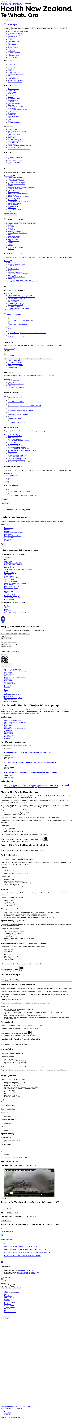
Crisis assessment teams (14, 203)
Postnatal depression (13, 192)
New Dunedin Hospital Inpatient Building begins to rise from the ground (30, 772)
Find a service (18, 223)
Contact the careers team (15, 480)
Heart (9, 46)
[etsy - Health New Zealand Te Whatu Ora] (36, 1397)
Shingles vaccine (12, 164)
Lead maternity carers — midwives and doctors (21, 187)
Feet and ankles (12, 44)
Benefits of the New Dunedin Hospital (15, 677)
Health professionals (25, 3)
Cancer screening (13, 100)
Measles (10, 70)
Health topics (8, 20)
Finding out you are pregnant (16, 179)
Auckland (10, 225)
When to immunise (13, 142)
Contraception (12, 136)
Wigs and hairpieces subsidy (16, 303)
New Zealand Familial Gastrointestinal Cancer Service (23, 281)
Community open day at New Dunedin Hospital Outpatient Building (29, 752)
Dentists (10, 267)
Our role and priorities (14, 360)
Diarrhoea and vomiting (14, 66)
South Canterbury (13, 239)
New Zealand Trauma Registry (16, 445)
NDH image (7, 675)
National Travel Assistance (15, 306)
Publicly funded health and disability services (20, 295)
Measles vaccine (12, 129)
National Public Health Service (16, 277)
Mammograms (12, 92)
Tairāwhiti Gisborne (13, 241)
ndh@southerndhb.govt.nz (25, 1270)
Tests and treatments (17, 28)
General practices (13, 265)
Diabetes (10, 39)
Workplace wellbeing (14, 122)
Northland (11, 234)
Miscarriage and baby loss (15, 188)
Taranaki (10, 242)
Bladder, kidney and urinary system (18, 31)
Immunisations (37, 28)
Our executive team (13, 380)
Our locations (11, 477)
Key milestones (8, 682)
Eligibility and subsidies (29, 223)
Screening (10, 185)
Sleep (9, 121)
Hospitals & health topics (8, 3)
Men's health (11, 51)
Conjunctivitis (12, 72)
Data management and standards (17, 447)
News (6, 396)
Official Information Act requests (17, 458)
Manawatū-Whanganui (14, 231)
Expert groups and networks (16, 387)
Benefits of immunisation (15, 147)
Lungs (9, 49)
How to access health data (15, 439)
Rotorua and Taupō (13, 237)
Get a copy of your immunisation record (19, 149)
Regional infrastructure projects (13, 698)
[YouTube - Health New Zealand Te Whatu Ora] (2, 1400)
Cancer (10, 38)
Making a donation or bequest (16, 460)
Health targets (8, 379)
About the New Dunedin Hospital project (16, 671)
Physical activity (12, 113)
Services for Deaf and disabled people (18, 273)
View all (3, 1243)
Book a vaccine (12, 144)
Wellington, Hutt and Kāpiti (15, 247)
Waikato (10, 244)
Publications (7, 685)
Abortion (10, 93)
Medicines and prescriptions (16, 74)
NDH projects (8, 672)
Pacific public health (13, 111)
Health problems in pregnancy (16, 182)
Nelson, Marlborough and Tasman (17, 233)
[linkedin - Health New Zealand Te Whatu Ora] (2, 1325)
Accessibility (7, 1413)
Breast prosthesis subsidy (15, 301)
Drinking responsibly (14, 103)
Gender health (12, 108)
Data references (12, 452)
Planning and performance (15, 365)
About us (7, 350)
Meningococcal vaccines (15, 160)
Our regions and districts (15, 364)
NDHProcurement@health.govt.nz (29, 1272)
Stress (9, 211)
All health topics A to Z (11, 213)
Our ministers (11, 385)
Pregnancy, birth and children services (18, 196)
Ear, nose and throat (13, 41)
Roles (9, 478)
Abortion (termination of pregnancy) (18, 193)
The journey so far (9, 683)
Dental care (11, 101)
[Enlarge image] (45, 839)
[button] (3, 1280)
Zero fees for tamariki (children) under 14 (19, 298)
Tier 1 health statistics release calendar (18, 440)
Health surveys (12, 442)
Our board (11, 382)
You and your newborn (14, 198)
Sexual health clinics (13, 269)
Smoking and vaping (13, 116)
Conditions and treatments (11, 1292)
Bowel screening (12, 133)
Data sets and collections (15, 436)
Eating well (11, 105)
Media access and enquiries (15, 456)
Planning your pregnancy (15, 177)
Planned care (11, 278)
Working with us (12, 367)
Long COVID (12, 67)
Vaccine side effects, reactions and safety (19, 145)
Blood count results (13, 89)
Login (4, 501)
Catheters (10, 97)
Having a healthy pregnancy (16, 180)
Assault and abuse (13, 206)
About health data (13, 437)
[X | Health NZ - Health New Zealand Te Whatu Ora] (2, 1405)
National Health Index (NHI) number (18, 308)
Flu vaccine (11, 159)
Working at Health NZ (14, 475)
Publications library (25, 359)
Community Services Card (15, 305)
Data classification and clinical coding (18, 448)
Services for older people (15, 272)
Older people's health (14, 52)
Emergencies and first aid (15, 82)
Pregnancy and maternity (49, 28)
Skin (9, 54)
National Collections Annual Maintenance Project (22, 450)
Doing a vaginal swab (14, 134)
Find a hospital (9, 223)
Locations (7, 1308)
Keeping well (28, 28)
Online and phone (9, 310)
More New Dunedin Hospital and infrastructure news (16, 745)
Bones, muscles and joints (15, 35)
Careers (17, 3)
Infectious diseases (13, 47)
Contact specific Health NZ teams (17, 455)
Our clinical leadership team (16, 384)
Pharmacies (11, 270)
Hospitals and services (11, 215)
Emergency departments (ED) (16, 264)
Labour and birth (12, 190)
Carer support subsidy (14, 300)
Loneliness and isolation (14, 209)
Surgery (10, 75)
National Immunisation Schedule (17, 139)
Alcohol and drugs (13, 204)
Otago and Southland (14, 236)
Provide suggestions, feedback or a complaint (20, 461)
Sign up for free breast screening (17, 131)
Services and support (10, 1312)
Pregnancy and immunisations (16, 184)
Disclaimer (7, 1310)
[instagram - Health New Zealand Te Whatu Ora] (2, 1323)
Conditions (7, 28)
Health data (35, 359)
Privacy (6, 1411)
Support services (12, 275)
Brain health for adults (14, 98)
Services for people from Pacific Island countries (21, 297)
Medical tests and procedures (16, 80)
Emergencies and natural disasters (17, 106)
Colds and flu (11, 64)
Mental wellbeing (61, 28)
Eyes (9, 43)
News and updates (9, 1297)
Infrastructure (8, 696)
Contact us (42, 359)
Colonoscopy (11, 90)
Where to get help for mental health (18, 201)
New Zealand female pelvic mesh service (19, 280)
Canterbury (11, 228)
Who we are (16, 359)
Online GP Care (9, 349)
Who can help (8, 293)
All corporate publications (15, 397)
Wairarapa (11, 245)
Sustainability (8, 679)
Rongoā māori (12, 77)
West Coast (11, 249)
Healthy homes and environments (17, 109)
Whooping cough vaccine (15, 157)
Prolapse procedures (13, 95)
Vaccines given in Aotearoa (15, 141)
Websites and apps (9, 1307)
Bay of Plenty (12, 226)
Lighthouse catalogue (14, 444)
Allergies (10, 30)
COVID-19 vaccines (13, 162)
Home (6, 690)
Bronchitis (11, 69)
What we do (8, 359)
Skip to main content (6, 1)
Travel (9, 119)
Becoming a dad (12, 200)
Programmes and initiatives (15, 362)
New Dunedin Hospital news (12, 669)
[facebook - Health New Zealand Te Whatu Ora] (2, 1320)
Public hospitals (12, 262)
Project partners (8, 680)
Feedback (7, 261)
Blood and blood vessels (15, 33)
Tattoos (10, 117)
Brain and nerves (12, 36)
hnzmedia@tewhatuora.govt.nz (26, 1273)
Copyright (7, 1414)
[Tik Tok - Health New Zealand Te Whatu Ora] (2, 1402)
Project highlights (9, 674)
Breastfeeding (12, 195)
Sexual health (11, 114)
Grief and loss (12, 208)
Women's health (12, 57)
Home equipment (13, 78)
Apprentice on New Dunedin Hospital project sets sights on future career (30, 762)
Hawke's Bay (11, 229)
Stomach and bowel (13, 55)
